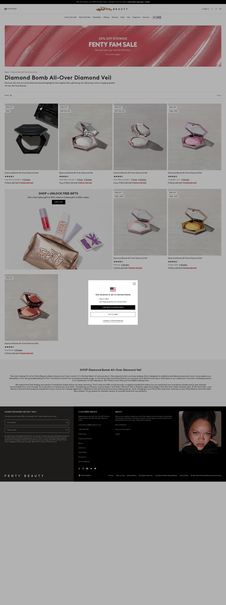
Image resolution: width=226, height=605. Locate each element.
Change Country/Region (113, 321)
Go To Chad (113, 314)
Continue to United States (113, 307)
